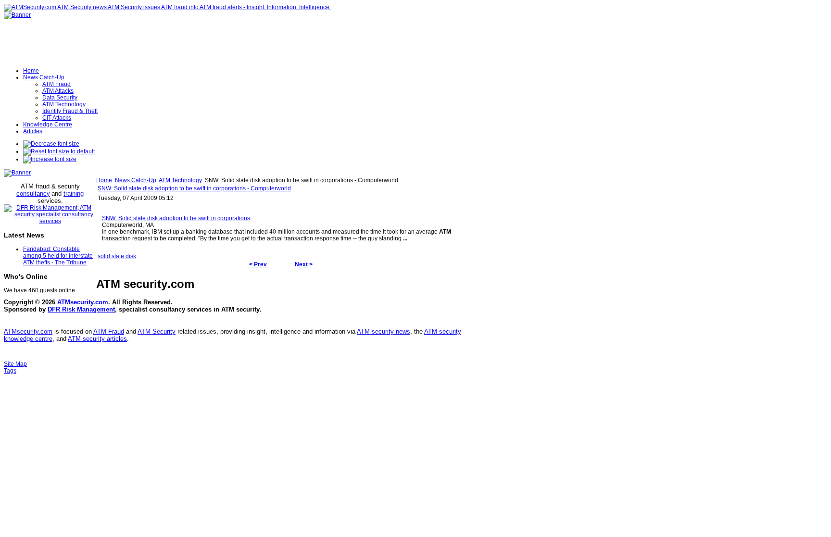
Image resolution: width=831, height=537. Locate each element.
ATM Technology (180, 180)
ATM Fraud (108, 331)
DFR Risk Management (81, 309)
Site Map (15, 364)
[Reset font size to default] (59, 151)
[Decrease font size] (51, 143)
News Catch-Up (135, 180)
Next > (304, 264)
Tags (10, 370)
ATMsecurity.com (82, 302)
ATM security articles (97, 338)
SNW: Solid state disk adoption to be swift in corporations (176, 218)
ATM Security (157, 331)
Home (104, 180)
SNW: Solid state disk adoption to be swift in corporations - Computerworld (194, 188)
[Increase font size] (49, 159)
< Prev (258, 264)
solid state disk (117, 256)
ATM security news (383, 331)
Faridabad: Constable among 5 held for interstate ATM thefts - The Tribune (58, 256)
